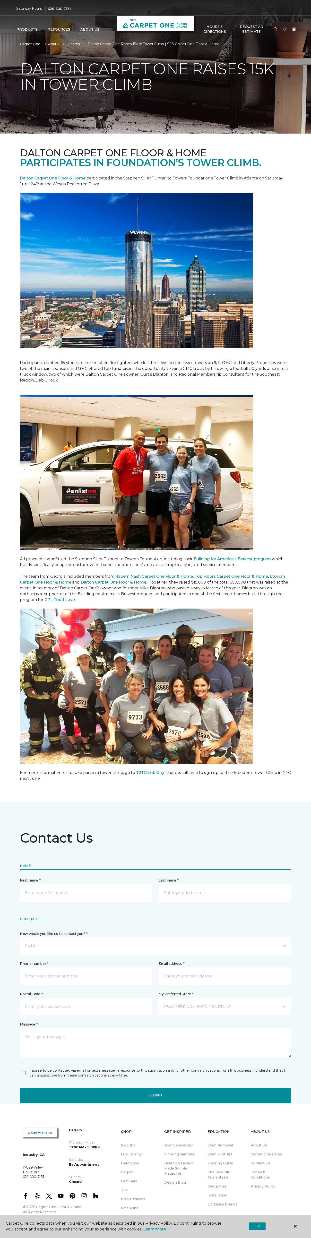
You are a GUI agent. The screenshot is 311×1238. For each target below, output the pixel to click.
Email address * (171, 963)
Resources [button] (59, 29)
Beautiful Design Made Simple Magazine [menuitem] (179, 1168)
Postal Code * (31, 994)
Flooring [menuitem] (128, 1145)
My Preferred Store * (175, 994)
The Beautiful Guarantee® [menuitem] (219, 1174)
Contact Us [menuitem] (260, 1163)
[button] (275, 29)
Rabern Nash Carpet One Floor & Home (154, 576)
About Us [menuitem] (259, 1145)
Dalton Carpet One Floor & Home (53, 178)
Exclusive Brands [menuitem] (222, 1204)
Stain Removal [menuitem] (220, 1145)
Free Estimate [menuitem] (133, 1199)
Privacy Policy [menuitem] (263, 1186)
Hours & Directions (214, 29)
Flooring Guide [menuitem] (220, 1163)
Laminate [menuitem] (129, 1181)
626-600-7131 (59, 9)
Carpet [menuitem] (127, 1172)
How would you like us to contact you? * (53, 933)
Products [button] (27, 29)
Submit (155, 1095)
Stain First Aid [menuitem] (219, 1154)
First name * (30, 880)
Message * (28, 1024)
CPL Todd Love (59, 599)
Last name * (168, 880)
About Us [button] (89, 29)
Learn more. (155, 1229)
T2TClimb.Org (150, 772)
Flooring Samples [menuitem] (179, 1154)
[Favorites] (284, 29)
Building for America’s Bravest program (232, 559)
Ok (257, 1226)
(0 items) (294, 29)
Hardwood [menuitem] (130, 1163)
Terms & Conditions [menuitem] (260, 1174)
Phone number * (34, 963)
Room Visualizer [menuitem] (178, 1145)
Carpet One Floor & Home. (59, 1207)
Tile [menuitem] (124, 1190)
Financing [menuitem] (129, 1208)
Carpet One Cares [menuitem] (266, 1154)
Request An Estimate (251, 29)
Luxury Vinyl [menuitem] (132, 1154)
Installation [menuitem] (217, 1195)
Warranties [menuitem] (217, 1186)
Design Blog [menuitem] (175, 1182)
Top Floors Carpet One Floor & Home (231, 576)
